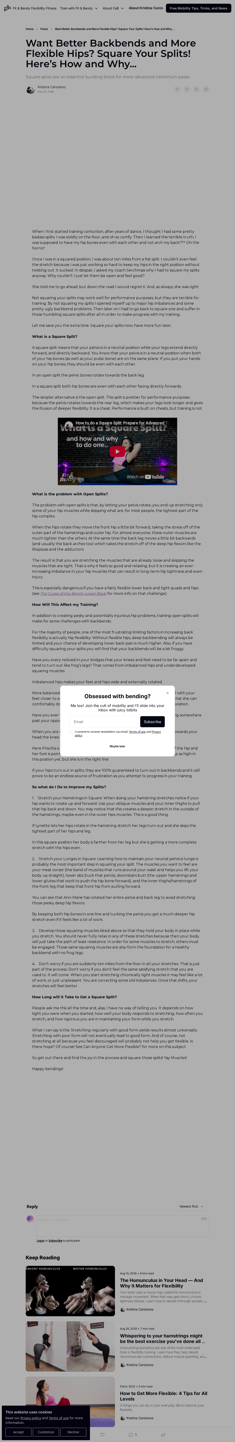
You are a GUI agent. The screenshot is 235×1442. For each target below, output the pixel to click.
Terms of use (137, 732)
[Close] (167, 693)
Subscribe (152, 721)
